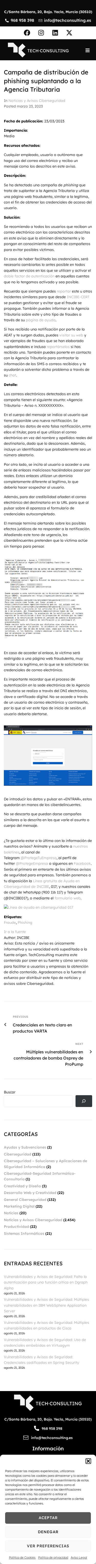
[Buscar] (84, 1101)
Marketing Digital (19, 1206)
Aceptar (48, 1517)
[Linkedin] (55, 32)
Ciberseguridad (17, 1154)
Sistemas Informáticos (24, 1233)
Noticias (11, 1213)
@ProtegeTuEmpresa (39, 858)
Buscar (9, 1092)
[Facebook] (26, 32)
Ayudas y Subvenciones (25, 1147)
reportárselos (58, 346)
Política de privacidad (53, 1557)
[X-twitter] (69, 32)
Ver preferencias (48, 1545)
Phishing (25, 922)
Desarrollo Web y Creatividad (30, 1192)
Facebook (82, 863)
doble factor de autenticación (29, 276)
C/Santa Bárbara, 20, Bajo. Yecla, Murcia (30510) (48, 11)
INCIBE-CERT (78, 297)
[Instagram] (41, 32)
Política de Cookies (22, 1557)
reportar (64, 291)
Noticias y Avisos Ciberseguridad (36, 100)
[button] (88, 1461)
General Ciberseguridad (25, 1199)
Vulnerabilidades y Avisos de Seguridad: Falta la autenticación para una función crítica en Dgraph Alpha (46, 1282)
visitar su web (71, 335)
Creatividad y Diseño (22, 1186)
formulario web (68, 898)
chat (12, 375)
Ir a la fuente (15, 931)
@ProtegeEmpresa (32, 863)
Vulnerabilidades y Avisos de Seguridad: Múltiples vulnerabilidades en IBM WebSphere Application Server (46, 1305)
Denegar (48, 1531)
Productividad (16, 1226)
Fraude (10, 922)
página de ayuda (41, 320)
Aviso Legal (79, 1557)
